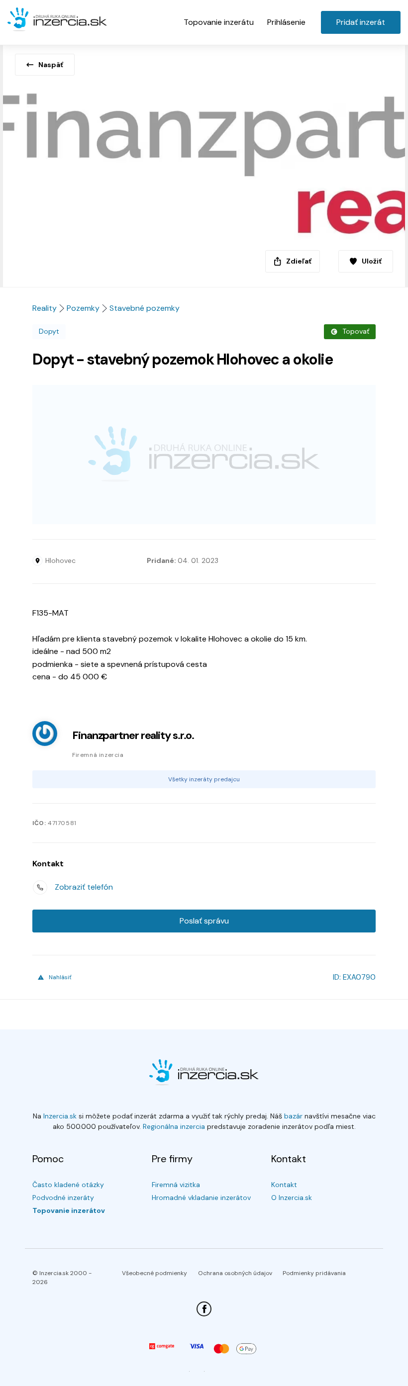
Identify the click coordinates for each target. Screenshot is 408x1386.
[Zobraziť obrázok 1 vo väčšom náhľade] (204, 163)
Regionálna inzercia (174, 1126)
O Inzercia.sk (291, 1197)
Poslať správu (204, 921)
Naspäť (50, 64)
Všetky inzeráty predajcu (204, 779)
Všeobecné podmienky (154, 1273)
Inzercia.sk (60, 1115)
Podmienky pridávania (314, 1273)
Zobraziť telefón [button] (84, 887)
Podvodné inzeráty (63, 1197)
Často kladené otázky (68, 1184)
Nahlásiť (60, 977)
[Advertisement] (204, 454)
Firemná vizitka (176, 1184)
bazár (293, 1115)
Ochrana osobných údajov (235, 1273)
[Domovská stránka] (57, 19)
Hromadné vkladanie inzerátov (201, 1197)
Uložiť (372, 261)
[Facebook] (204, 1308)
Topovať (355, 331)
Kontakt (284, 1184)
